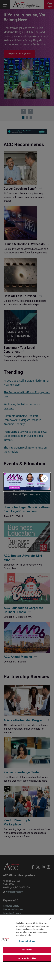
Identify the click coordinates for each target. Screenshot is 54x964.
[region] (27, 939)
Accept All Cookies (27, 958)
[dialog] (27, 482)
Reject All (27, 950)
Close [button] (44, 478)
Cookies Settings (27, 941)
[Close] (50, 918)
